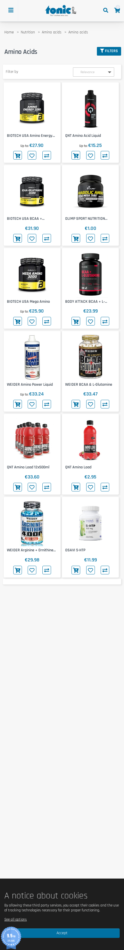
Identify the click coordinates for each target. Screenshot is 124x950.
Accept (62, 933)
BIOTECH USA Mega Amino (28, 301)
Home (9, 32)
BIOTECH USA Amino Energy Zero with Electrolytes (29, 136)
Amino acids (51, 32)
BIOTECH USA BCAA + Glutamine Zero (24, 219)
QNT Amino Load (78, 467)
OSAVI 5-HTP (75, 550)
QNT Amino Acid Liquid (83, 135)
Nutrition (28, 32)
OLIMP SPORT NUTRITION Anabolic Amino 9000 (85, 219)
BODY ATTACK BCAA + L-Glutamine (85, 301)
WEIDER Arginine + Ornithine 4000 (30, 550)
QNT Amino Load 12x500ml (28, 467)
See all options (15, 919)
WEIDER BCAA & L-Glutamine (88, 384)
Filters (111, 51)
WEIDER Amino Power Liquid (30, 384)
